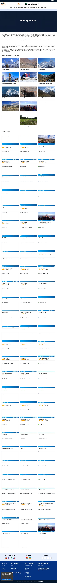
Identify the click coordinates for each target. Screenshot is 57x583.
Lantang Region (24, 97)
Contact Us (45, 7)
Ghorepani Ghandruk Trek (43, 268)
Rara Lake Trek (41, 434)
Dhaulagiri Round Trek (5, 283)
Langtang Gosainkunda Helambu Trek (26, 191)
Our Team (3, 568)
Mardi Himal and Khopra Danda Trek (44, 519)
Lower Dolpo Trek (23, 176)
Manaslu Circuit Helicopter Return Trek (8, 519)
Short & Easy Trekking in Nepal (8, 117)
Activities (5, 9)
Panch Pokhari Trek (42, 207)
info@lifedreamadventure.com (44, 568)
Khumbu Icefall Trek (24, 207)
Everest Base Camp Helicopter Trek (26, 503)
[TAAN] (11, 557)
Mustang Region (5, 111)
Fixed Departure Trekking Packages (9, 83)
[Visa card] (30, 557)
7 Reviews (27, 238)
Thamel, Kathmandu (41, 565)
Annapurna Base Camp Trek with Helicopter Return (46, 504)
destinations (20, 7)
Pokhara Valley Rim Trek (24, 434)
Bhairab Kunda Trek (42, 462)
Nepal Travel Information (14, 569)
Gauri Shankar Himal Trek (43, 475)
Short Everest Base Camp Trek (25, 419)
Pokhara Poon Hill (24, 111)
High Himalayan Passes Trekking (45, 83)
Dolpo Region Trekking (25, 69)
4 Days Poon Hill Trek (24, 547)
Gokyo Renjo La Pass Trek (25, 373)
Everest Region (42, 69)
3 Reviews (27, 147)
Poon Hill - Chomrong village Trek (26, 312)
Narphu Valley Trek (5, 312)
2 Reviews (8, 147)
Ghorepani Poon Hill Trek (43, 419)
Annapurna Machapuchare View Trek (8, 327)
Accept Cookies (6, 579)
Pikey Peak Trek (4, 388)
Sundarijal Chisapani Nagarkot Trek (7, 448)
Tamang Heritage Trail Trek (43, 191)
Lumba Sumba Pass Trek (6, 533)
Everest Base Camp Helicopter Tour (16, 572)
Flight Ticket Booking (28, 577)
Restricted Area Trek (43, 102)
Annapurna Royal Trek (42, 298)
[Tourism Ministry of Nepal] (6, 557)
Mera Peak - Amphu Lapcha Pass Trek (8, 489)
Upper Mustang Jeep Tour (6, 146)
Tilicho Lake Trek (23, 298)
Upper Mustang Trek (42, 146)
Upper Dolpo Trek (41, 176)
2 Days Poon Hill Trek (42, 533)
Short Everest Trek (23, 358)
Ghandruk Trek (41, 237)
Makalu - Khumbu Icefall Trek (25, 475)
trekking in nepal (26, 7)
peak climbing (38, 7)
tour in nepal (32, 7)
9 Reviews (45, 359)
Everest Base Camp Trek (6, 419)
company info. (15, 7)
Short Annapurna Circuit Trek (25, 327)
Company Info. (4, 569)
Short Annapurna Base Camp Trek (26, 237)
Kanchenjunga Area (6, 97)
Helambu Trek (4, 222)
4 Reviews (27, 162)
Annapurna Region (5, 69)
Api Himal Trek (4, 462)
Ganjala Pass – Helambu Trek (6, 207)
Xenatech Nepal (41, 581)
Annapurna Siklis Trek (42, 312)
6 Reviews (48, 254)
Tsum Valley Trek (41, 161)
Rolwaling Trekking (5, 358)
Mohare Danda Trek (42, 489)
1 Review (45, 162)
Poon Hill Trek (4, 237)
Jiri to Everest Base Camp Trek (25, 388)
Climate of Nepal (13, 568)
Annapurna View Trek (24, 283)
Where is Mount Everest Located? (16, 573)
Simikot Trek (22, 448)
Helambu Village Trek (24, 222)
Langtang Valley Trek (5, 191)
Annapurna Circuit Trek (42, 327)
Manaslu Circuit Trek (5, 161)
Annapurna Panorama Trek (43, 283)
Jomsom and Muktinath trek (25, 268)
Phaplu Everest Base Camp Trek (7, 373)
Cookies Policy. (8, 577)
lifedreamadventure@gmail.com (42, 569)
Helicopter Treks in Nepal (25, 82)
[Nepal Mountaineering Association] (14, 557)
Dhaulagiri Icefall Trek (5, 298)
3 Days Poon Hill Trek (5, 547)
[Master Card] (27, 557)
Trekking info (12, 565)
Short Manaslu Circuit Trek (25, 161)
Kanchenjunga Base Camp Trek (7, 176)
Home (11, 7)
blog (42, 7)
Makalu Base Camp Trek (42, 448)
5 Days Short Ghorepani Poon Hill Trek (45, 222)
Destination (3, 565)
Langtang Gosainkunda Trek (25, 489)
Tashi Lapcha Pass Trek (24, 533)
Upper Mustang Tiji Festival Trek (26, 146)
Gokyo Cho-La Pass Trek (43, 388)
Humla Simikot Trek (5, 475)
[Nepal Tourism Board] (9, 557)
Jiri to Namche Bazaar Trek (43, 373)
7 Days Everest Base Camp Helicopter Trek (9, 503)
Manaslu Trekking (42, 97)
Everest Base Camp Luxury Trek (44, 358)
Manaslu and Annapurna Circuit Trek (26, 519)
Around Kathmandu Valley (28, 565)
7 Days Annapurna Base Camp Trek (7, 268)
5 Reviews (8, 162)
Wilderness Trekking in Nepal (26, 126)
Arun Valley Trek (23, 462)
